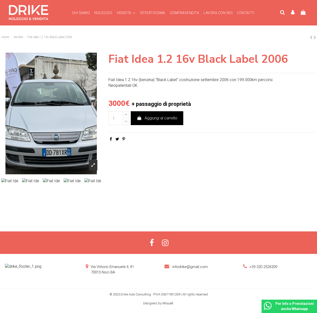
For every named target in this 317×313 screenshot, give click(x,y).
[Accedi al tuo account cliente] (293, 13)
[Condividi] (111, 139)
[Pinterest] (123, 139)
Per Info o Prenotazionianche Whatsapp (294, 306)
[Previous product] (312, 37)
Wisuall (168, 303)
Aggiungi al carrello (161, 118)
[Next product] (315, 37)
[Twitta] (117, 139)
